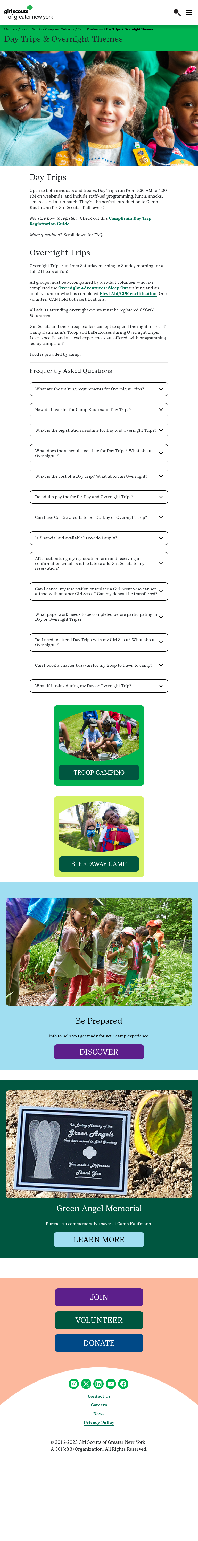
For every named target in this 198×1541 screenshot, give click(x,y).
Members (11, 29)
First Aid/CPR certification (128, 293)
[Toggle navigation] (189, 12)
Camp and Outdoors (60, 29)
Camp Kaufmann (90, 29)
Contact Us (99, 1396)
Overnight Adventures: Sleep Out (93, 288)
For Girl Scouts (31, 29)
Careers (99, 1405)
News (99, 1413)
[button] (177, 12)
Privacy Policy (99, 1422)
